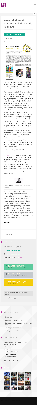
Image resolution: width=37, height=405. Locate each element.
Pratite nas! (13, 298)
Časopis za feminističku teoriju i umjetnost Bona (18, 324)
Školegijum (8, 317)
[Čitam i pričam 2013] (28, 388)
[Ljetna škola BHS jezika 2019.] (21, 378)
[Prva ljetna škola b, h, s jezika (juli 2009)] (7, 374)
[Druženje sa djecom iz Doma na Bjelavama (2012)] (14, 388)
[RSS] (17, 361)
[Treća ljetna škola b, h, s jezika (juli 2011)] (21, 388)
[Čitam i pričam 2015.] (28, 383)
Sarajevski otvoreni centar (13, 320)
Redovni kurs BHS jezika (12, 247)
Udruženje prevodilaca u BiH (14, 328)
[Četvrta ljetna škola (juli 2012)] (21, 383)
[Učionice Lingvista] (28, 378)
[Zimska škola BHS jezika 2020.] (21, 374)
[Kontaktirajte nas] (5, 361)
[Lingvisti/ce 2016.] (14, 378)
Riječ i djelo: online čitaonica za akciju (17, 331)
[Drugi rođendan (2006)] (7, 383)
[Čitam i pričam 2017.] (28, 374)
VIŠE (21, 257)
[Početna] (18, 5)
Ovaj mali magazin (9, 155)
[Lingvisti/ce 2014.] (14, 374)
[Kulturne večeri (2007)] (7, 378)
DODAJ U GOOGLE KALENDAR (13, 254)
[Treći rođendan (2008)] (14, 383)
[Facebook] (13, 361)
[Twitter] (9, 361)
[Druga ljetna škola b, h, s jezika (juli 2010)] (7, 388)
